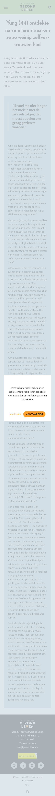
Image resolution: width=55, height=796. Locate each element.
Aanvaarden (34, 414)
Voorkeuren (15, 414)
